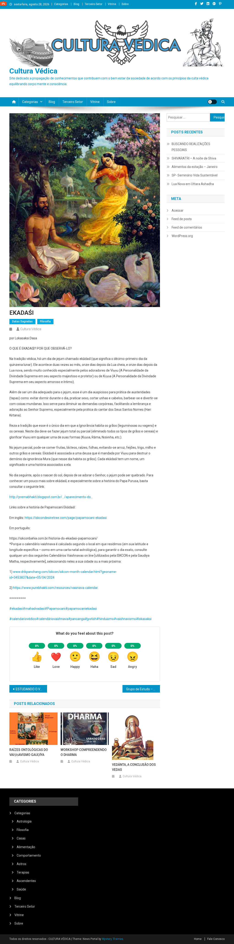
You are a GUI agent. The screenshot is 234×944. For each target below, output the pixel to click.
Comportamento (29, 855)
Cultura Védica (33, 71)
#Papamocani (55, 608)
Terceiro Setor (93, 4)
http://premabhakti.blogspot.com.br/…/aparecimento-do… (51, 497)
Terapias (23, 872)
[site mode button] (212, 102)
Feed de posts (182, 219)
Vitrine (112, 4)
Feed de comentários (187, 227)
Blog (76, 4)
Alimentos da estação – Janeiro (195, 167)
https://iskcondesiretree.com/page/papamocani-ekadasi (66, 518)
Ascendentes (26, 881)
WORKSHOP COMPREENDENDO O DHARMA (84, 752)
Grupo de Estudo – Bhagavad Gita (143, 689)
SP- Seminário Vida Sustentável (195, 175)
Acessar (177, 210)
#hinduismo (105, 619)
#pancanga (76, 619)
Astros (21, 864)
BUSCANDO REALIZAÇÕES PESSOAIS (191, 147)
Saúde (21, 889)
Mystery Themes (112, 939)
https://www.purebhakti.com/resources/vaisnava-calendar (55, 588)
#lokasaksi (144, 619)
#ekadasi (16, 608)
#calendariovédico (22, 619)
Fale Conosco (216, 939)
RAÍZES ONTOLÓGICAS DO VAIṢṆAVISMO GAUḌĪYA (28, 752)
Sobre (125, 4)
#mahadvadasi (34, 608)
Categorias (61, 4)
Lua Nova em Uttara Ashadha (193, 184)
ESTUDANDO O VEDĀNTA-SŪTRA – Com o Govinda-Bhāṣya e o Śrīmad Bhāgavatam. (31, 689)
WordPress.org (182, 236)
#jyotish (90, 619)
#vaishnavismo (125, 619)
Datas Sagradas (22, 321)
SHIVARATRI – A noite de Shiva (194, 158)
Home (198, 939)
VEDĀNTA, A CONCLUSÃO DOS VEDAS (134, 767)
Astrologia (24, 821)
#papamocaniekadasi (81, 608)
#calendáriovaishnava (52, 619)
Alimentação (26, 847)
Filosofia (45, 321)
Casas (21, 838)
